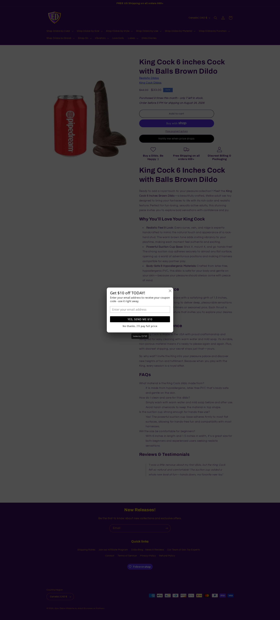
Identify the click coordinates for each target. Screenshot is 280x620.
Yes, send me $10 (140, 319)
